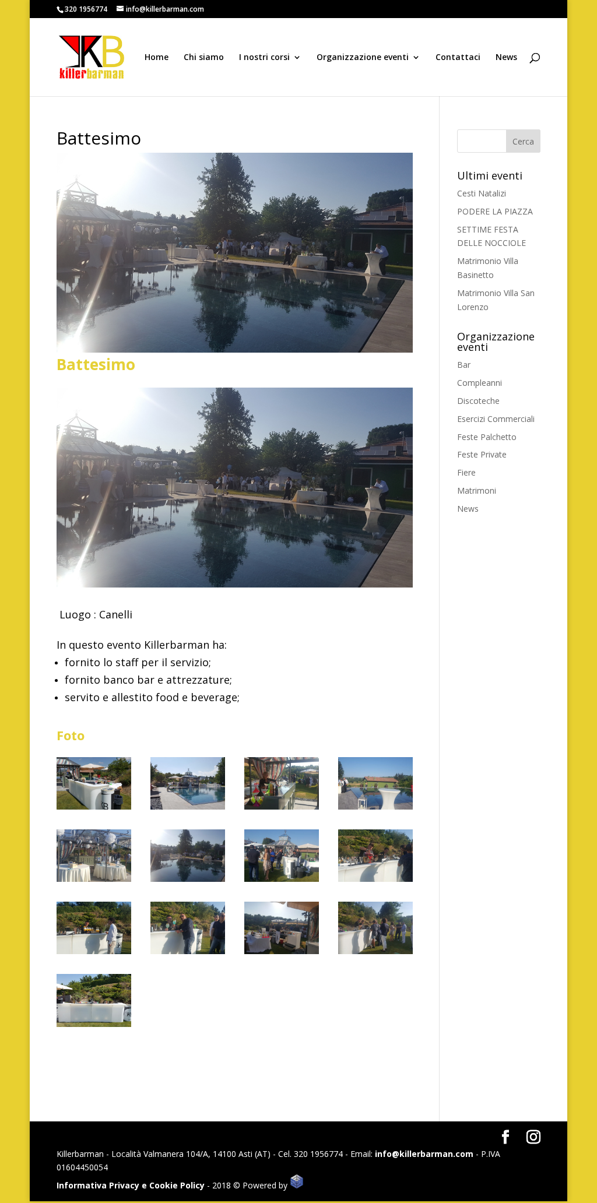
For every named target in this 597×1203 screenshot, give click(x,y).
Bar (463, 364)
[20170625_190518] (187, 953)
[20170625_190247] (187, 881)
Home (156, 57)
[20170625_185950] (375, 953)
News (506, 57)
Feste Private (482, 454)
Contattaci (458, 57)
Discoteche (478, 400)
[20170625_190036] (375, 809)
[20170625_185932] (281, 809)
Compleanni (479, 382)
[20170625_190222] (281, 953)
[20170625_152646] (94, 809)
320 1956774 (86, 9)
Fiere (466, 472)
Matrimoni (476, 490)
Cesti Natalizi (481, 193)
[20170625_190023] (94, 881)
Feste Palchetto (487, 436)
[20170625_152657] (94, 1026)
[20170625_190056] (281, 881)
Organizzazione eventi (363, 57)
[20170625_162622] (187, 809)
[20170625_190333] (375, 881)
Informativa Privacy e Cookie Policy (131, 1185)
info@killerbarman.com (424, 1153)
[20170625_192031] (94, 953)
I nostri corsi (264, 57)
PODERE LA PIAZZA (495, 211)
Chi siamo (204, 57)
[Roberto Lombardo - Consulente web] (297, 1185)
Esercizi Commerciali (496, 418)
